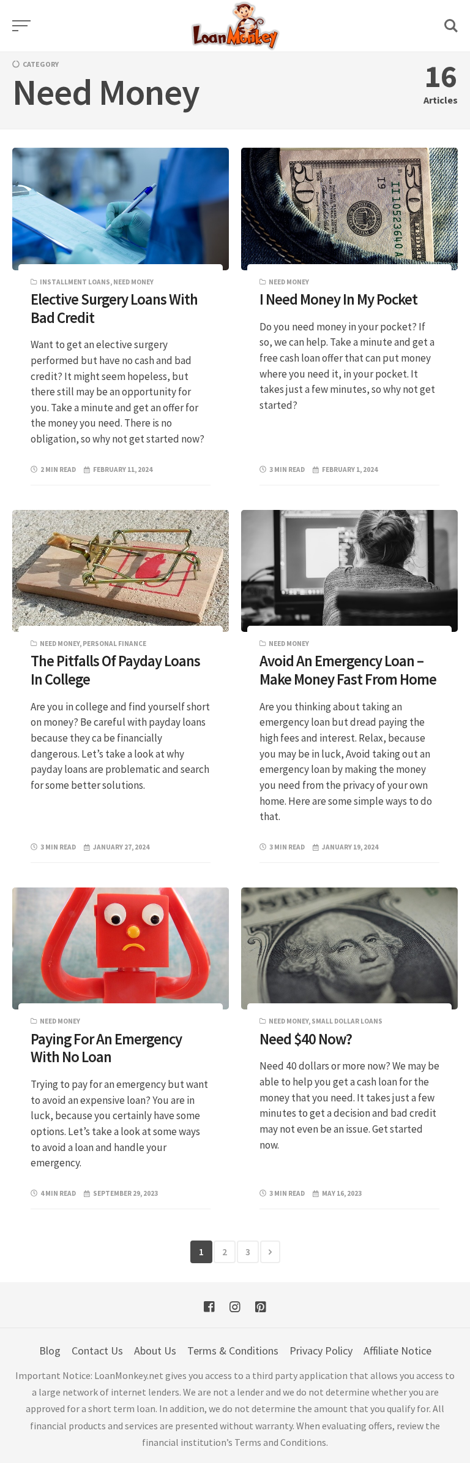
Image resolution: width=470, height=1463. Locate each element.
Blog (50, 1350)
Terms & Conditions (232, 1350)
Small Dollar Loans (346, 1021)
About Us (155, 1350)
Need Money (133, 282)
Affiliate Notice (397, 1350)
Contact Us (97, 1350)
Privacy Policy (320, 1350)
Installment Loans (75, 282)
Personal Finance (114, 643)
